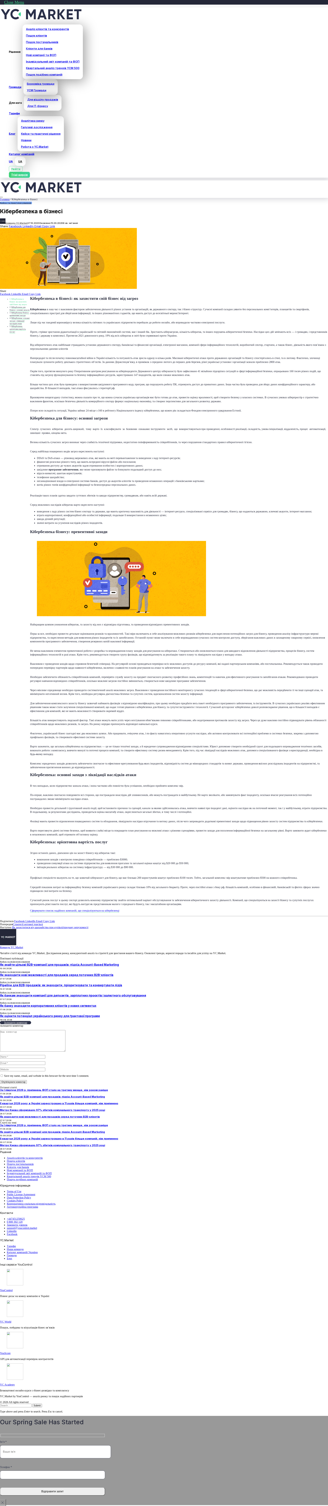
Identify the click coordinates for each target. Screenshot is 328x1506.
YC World (5, 1321)
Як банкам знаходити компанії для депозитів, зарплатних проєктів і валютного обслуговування (73, 995)
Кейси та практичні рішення (15, 203)
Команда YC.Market (16, 223)
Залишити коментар (15, 1022)
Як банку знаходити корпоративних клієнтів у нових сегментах (48, 1005)
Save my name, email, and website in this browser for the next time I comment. (46, 1075)
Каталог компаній (21, 154)
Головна (5, 199)
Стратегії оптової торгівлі (28, 924)
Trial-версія (19, 174)
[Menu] (1, 197)
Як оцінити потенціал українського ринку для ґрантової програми (50, 1016)
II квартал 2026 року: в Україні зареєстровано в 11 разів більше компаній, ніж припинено (59, 1103)
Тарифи (14, 113)
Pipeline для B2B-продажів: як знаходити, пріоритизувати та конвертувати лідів (61, 985)
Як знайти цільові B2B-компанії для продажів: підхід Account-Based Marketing (59, 964)
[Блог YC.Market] (41, 20)
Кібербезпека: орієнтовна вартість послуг (18, 329)
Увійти (15, 169)
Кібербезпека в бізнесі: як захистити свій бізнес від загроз (18, 301)
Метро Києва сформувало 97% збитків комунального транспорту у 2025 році (52, 1110)
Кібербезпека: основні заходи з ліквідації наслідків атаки (20, 321)
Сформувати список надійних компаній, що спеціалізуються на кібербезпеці (74, 910)
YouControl (6, 1290)
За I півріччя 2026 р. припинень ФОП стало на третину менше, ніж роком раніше (54, 1090)
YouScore (5, 1353)
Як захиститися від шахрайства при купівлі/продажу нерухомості (50, 927)
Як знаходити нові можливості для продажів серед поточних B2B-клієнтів (56, 975)
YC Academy (7, 1384)
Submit (37, 1405)
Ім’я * (3, 1441)
